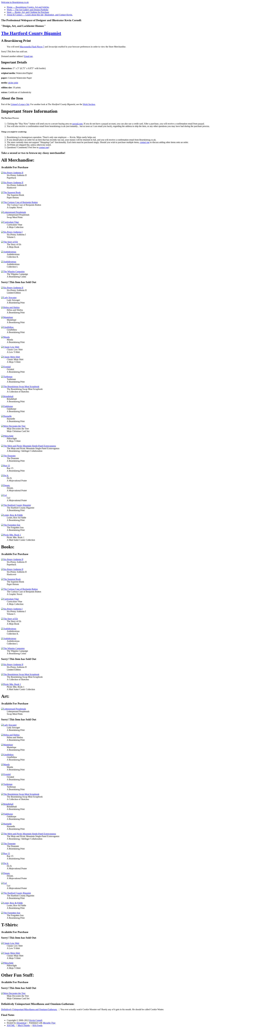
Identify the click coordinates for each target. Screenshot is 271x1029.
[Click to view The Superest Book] (11, 192)
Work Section (89, 104)
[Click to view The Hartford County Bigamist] (16, 505)
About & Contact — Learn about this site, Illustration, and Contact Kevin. (40, 15)
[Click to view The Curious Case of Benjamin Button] (19, 202)
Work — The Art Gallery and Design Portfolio (27, 9)
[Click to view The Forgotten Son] (10, 525)
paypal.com (77, 123)
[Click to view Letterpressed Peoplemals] (13, 212)
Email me (28, 56)
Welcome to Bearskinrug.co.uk (15, 2)
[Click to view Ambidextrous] (8, 252)
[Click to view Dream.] (5, 485)
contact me (144, 142)
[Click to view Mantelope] (7, 317)
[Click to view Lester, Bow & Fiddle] (12, 515)
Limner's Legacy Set (20, 104)
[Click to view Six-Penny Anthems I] (11, 232)
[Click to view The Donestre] (8, 456)
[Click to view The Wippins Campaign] (13, 271)
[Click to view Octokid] (6, 367)
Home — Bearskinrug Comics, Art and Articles (28, 7)
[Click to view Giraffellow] (7, 327)
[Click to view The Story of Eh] (9, 242)
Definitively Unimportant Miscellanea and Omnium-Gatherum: (29, 1009)
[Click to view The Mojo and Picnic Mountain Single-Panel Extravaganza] (28, 446)
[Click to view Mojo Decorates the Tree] (13, 426)
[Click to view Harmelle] (6, 416)
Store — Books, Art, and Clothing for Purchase (28, 12)
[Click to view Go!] (4, 495)
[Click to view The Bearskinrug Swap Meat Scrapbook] (20, 386)
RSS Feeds (37, 1025)
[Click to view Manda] (5, 337)
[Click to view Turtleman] (6, 376)
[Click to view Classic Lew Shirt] (10, 347)
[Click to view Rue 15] (5, 465)
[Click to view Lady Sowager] (9, 297)
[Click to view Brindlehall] (7, 396)
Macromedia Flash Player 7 (32, 46)
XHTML (11, 1025)
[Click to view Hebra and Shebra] (10, 307)
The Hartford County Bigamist (31, 33)
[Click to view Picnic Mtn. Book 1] (11, 535)
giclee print (13, 83)
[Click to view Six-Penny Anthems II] (12, 172)
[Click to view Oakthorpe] (7, 406)
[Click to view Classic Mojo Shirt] (10, 357)
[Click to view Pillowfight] (7, 436)
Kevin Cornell (35, 1020)
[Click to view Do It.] (5, 475)
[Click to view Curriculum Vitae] (10, 222)
